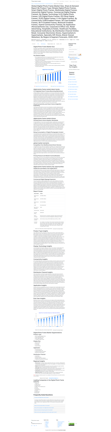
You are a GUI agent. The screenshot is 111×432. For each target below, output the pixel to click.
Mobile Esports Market (73, 89)
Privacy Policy (60, 422)
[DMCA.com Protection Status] (71, 424)
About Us (47, 421)
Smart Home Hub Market (73, 99)
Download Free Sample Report (58, 228)
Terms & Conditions (61, 421)
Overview (33, 43)
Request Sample (50, 43)
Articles (73, 1)
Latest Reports (62, 1)
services (47, 423)
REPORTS (47, 422)
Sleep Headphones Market (73, 86)
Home (58, 1)
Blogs (71, 1)
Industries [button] (67, 1)
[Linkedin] (34, 425)
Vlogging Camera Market (73, 96)
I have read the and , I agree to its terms (75, 58)
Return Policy (60, 423)
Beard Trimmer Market (73, 81)
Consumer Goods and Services (39, 3)
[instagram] (31, 425)
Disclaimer (59, 424)
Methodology (43, 43)
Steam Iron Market (72, 79)
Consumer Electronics (49, 3)
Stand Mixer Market (72, 94)
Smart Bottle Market (72, 84)
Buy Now (58, 43)
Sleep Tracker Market (73, 91)
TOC (38, 43)
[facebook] (36, 425)
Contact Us (77, 1)
